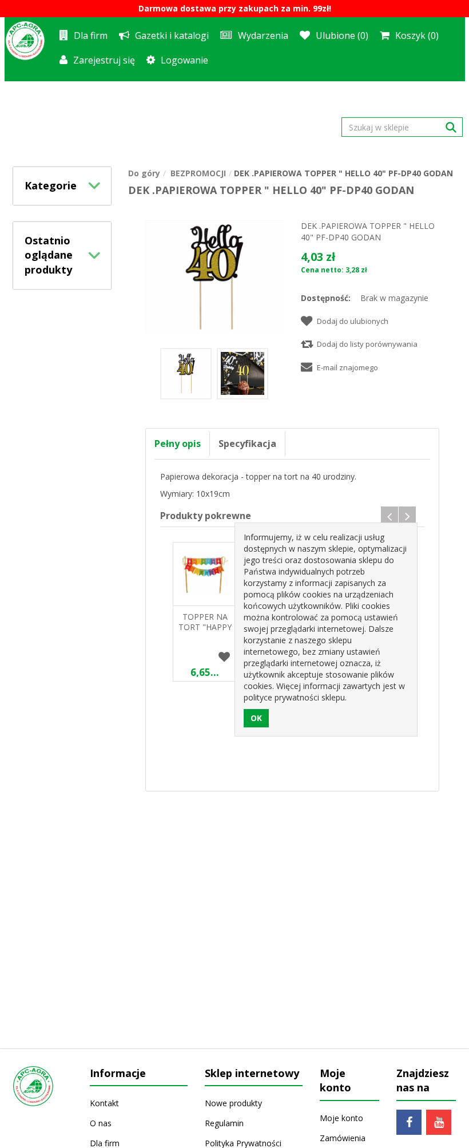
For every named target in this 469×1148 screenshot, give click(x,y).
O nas (101, 1123)
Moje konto (341, 1118)
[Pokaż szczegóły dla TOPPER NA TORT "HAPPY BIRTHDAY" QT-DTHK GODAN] (204, 574)
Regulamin (224, 1123)
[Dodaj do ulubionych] (224, 657)
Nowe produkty (233, 1103)
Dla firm (91, 35)
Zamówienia (342, 1138)
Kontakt (104, 1103)
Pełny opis (177, 443)
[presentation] (389, 516)
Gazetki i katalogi (172, 35)
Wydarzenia (263, 35)
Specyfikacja (247, 443)
